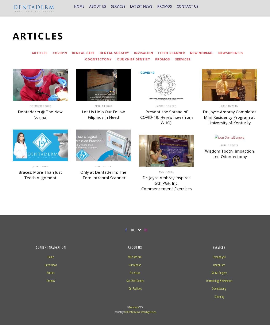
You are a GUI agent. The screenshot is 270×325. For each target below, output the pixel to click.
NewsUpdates (230, 53)
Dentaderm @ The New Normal (40, 114)
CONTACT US (187, 6)
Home (51, 257)
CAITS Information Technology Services (140, 312)
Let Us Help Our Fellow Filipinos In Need (103, 114)
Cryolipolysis (219, 257)
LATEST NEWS (141, 6)
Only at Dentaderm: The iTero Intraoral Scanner (103, 174)
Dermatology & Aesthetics (219, 281)
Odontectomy (98, 59)
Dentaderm (134, 307)
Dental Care (83, 53)
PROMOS (164, 6)
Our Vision (135, 273)
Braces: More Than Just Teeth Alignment (40, 174)
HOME (79, 6)
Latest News (51, 265)
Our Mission (135, 265)
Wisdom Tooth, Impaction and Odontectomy (229, 153)
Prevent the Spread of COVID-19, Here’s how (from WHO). (166, 117)
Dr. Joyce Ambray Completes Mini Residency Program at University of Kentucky (229, 117)
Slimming (219, 297)
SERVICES (118, 6)
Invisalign (143, 53)
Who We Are (135, 257)
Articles (40, 53)
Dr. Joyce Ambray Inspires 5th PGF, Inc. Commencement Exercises (166, 183)
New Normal (201, 53)
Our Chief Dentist (133, 59)
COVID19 (60, 53)
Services (182, 59)
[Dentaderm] (34, 10)
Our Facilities (135, 289)
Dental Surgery (114, 53)
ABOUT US (97, 6)
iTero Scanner (171, 53)
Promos (162, 59)
